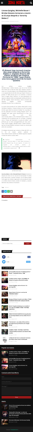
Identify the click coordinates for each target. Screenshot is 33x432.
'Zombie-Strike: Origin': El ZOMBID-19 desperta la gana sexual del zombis (19, 279)
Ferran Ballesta (6, 21)
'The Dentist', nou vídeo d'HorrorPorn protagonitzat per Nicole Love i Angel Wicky (19, 323)
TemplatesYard (14, 429)
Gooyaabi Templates (24, 429)
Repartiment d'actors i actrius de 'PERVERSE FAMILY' (18, 293)
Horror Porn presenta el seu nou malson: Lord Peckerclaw (20, 406)
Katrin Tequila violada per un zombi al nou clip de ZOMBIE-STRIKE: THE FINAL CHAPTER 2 (19, 307)
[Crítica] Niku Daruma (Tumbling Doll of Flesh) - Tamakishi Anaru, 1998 (19, 272)
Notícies (7, 187)
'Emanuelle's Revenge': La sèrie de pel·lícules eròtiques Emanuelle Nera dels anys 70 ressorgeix (20, 413)
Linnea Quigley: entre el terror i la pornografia (18, 286)
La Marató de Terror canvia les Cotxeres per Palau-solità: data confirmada (19, 338)
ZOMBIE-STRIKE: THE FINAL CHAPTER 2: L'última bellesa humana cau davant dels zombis (20, 331)
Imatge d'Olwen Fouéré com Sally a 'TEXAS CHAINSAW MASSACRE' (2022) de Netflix (20, 300)
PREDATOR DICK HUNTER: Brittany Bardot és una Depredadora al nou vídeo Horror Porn (20, 315)
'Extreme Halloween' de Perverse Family (19, 420)
